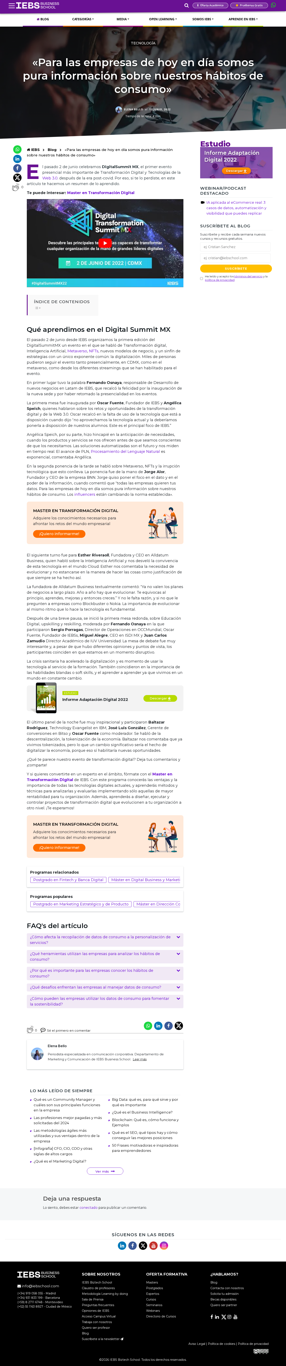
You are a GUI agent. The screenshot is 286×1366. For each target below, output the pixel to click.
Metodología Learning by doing (105, 1294)
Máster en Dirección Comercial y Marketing (177, 904)
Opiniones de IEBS (95, 1311)
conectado (89, 1208)
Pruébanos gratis (251, 5)
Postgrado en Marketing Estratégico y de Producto (81, 904)
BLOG (44, 19)
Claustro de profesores (98, 1288)
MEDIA (122, 19)
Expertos (152, 1294)
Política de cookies (221, 1344)
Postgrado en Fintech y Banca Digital (68, 880)
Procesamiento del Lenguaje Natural (125, 451)
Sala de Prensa (92, 1299)
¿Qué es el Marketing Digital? (60, 1161)
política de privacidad (219, 279)
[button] (105, 940)
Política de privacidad (253, 1344)
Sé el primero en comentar (68, 1031)
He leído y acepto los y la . (236, 277)
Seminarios (154, 1305)
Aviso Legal (196, 1344)
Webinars (153, 1311)
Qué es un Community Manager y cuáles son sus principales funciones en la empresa (67, 1104)
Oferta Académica (212, 5)
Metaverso (77, 351)
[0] (15, 187)
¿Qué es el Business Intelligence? (142, 1112)
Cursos (151, 1299)
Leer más (140, 1059)
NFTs (93, 351)
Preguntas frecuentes (98, 1305)
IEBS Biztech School (97, 1282)
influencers (84, 494)
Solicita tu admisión (224, 1294)
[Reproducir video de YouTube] (105, 243)
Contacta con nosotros (227, 1288)
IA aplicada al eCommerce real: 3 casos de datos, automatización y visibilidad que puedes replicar (236, 207)
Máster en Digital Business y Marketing (148, 880)
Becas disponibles (223, 1299)
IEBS (35, 150)
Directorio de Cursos (161, 1316)
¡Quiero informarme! (59, 534)
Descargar (159, 698)
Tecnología (143, 43)
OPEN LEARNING (161, 19)
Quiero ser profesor (96, 1328)
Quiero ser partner (223, 1305)
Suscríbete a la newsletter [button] (101, 1339)
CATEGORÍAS (81, 19)
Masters (152, 1282)
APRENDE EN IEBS (242, 19)
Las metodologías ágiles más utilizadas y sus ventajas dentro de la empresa (67, 1135)
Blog (52, 150)
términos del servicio (248, 276)
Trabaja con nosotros (97, 1322)
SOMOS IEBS (201, 19)
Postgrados (154, 1288)
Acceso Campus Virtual (99, 1316)
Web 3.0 (50, 178)
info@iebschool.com (40, 1286)
